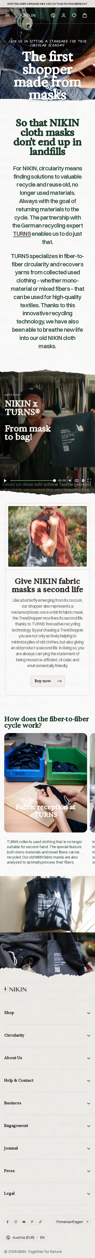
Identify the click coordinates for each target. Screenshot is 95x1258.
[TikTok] (40, 1221)
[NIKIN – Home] (15, 989)
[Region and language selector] (53, 15)
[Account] (63, 15)
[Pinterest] (32, 1221)
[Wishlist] (74, 15)
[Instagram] (15, 1221)
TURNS (22, 233)
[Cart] (85, 15)
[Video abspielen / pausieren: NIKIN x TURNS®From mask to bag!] (5, 480)
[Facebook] (7, 1221)
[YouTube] (24, 1221)
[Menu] (7, 15)
